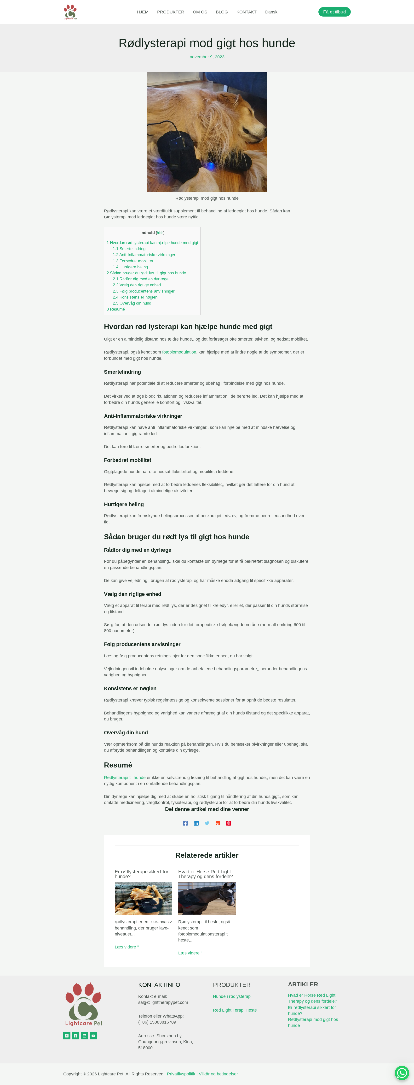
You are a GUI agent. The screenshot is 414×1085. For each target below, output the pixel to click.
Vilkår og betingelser (218, 1074)
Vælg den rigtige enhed (137, 285)
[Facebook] (185, 823)
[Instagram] (66, 1035)
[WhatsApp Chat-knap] (402, 1073)
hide (160, 233)
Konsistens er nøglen (135, 297)
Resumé (116, 309)
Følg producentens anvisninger (144, 291)
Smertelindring (129, 248)
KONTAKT (246, 12)
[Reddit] (217, 823)
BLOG (222, 12)
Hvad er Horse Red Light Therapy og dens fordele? (205, 874)
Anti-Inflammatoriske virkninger (144, 254)
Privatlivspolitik (181, 1074)
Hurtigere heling (130, 267)
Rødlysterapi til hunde (125, 777)
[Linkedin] (196, 823)
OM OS (200, 12)
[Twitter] (207, 823)
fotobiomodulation (179, 352)
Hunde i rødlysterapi (232, 996)
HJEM (143, 12)
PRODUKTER (170, 12)
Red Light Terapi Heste (235, 1010)
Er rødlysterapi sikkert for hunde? (141, 874)
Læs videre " (127, 947)
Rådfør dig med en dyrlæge (140, 279)
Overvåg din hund (132, 303)
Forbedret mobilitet (133, 261)
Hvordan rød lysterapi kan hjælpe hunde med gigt (152, 242)
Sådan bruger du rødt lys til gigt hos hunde (146, 273)
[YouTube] (93, 1035)
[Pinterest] (228, 823)
